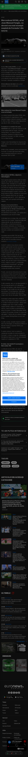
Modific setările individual (14, 398)
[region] (14, 378)
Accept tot (14, 401)
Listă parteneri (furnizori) (8, 393)
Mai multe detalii (11, 371)
